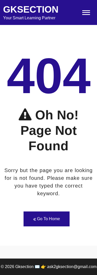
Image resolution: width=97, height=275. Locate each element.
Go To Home (48, 219)
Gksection (30, 9)
